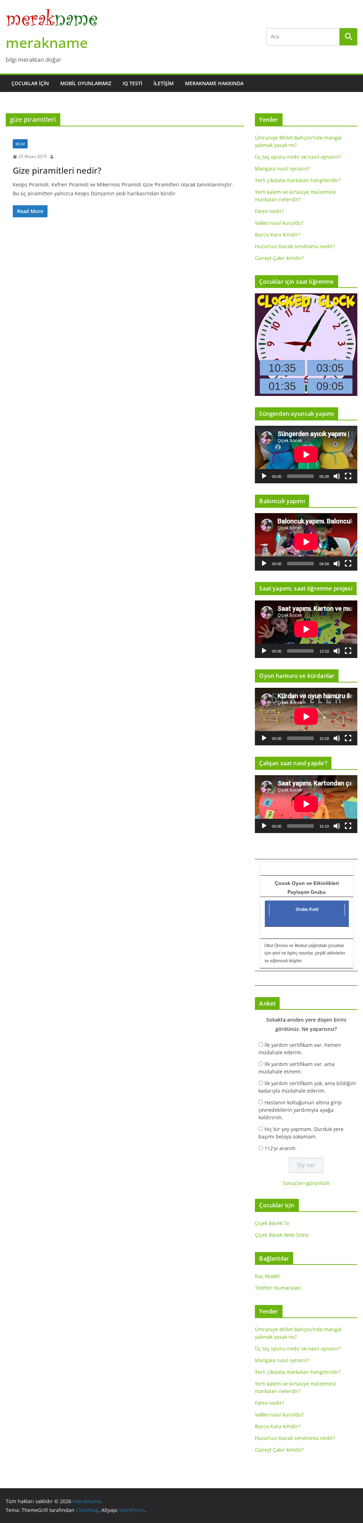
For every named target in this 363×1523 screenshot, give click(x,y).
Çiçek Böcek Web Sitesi (282, 1234)
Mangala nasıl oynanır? (282, 168)
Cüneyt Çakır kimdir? (279, 258)
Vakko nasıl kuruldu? (279, 222)
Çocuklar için (30, 83)
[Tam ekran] (348, 476)
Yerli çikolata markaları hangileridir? (298, 180)
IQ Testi (132, 83)
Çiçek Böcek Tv (272, 1223)
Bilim (20, 143)
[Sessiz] (336, 476)
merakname (47, 42)
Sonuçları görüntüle (306, 1183)
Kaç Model (267, 1276)
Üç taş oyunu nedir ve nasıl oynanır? (298, 156)
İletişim (163, 83)
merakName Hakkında (214, 83)
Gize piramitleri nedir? (57, 170)
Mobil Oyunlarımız (85, 83)
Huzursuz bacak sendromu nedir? (295, 246)
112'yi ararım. (280, 1148)
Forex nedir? (269, 211)
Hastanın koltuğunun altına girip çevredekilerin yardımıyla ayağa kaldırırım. (300, 1110)
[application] (306, 454)
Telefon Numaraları (278, 1287)
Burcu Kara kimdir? (277, 234)
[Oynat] (264, 476)
